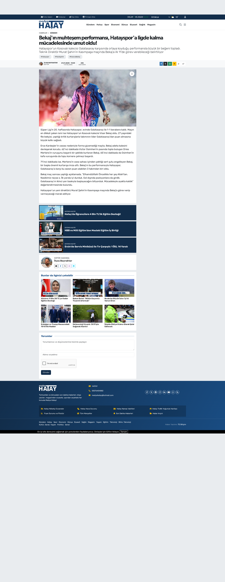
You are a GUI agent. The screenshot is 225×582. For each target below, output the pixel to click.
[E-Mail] (56, 266)
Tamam (124, 432)
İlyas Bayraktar (63, 260)
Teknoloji (113, 422)
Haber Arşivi (158, 413)
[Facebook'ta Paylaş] (161, 64)
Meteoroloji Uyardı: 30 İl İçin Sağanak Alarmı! (86, 325)
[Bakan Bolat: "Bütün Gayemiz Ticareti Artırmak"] (88, 287)
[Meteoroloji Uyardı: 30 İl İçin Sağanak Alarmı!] (88, 313)
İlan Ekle (75, 17)
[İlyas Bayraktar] (46, 262)
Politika (60, 425)
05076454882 (97, 391)
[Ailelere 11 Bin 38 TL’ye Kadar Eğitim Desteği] (56, 287)
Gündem (90, 24)
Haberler (43, 33)
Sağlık (142, 24)
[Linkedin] (74, 266)
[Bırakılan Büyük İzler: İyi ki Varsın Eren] (119, 287)
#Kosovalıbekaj (74, 57)
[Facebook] (60, 266)
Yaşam (99, 422)
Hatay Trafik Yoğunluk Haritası (164, 409)
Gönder (46, 372)
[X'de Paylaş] (165, 64)
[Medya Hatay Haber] (51, 24)
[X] (151, 392)
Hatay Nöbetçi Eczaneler (54, 409)
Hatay (100, 24)
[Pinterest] (156, 392)
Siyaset (133, 24)
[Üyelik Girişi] (184, 17)
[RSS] (177, 392)
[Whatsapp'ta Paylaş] (170, 64)
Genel (67, 425)
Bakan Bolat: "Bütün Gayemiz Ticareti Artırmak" (86, 299)
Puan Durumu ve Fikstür (54, 413)
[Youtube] (169, 392)
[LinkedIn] (164, 392)
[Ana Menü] (185, 24)
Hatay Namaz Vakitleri (126, 409)
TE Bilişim (182, 424)
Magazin (151, 24)
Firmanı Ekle (90, 17)
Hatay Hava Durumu (89, 409)
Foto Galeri (47, 17)
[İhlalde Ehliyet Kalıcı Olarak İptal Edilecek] (119, 313)
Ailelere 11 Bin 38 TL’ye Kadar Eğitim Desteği (54, 299)
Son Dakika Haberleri (124, 413)
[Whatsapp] (173, 392)
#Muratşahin (59, 57)
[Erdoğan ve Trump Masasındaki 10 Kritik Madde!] (56, 313)
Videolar (62, 17)
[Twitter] (65, 266)
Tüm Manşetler (86, 413)
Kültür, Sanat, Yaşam (47, 425)
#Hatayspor (45, 57)
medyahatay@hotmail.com (102, 395)
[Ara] (180, 24)
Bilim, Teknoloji (125, 422)
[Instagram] (69, 266)
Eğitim (105, 422)
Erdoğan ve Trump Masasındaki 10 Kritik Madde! (55, 325)
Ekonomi (115, 24)
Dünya (125, 24)
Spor (107, 24)
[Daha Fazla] (174, 64)
